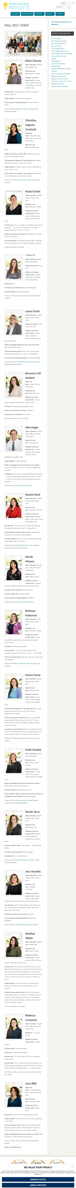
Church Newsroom (57, 49)
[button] (72, 1167)
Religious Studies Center (59, 79)
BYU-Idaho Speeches (58, 44)
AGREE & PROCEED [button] (38, 1185)
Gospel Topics (56, 66)
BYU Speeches (56, 39)
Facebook (24, 109)
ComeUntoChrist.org (58, 56)
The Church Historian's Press (61, 81)
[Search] (69, 7)
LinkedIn (30, 109)
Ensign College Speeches (59, 86)
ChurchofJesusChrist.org (59, 51)
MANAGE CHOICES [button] (38, 1179)
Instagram (34, 180)
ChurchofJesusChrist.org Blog (61, 54)
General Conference (58, 64)
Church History (56, 46)
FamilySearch (55, 61)
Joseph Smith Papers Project (61, 69)
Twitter (29, 180)
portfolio (14, 111)
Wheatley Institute (57, 84)
